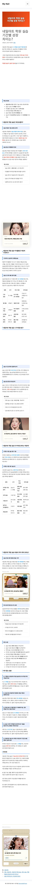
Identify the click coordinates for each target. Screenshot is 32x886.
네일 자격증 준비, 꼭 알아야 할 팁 (12, 876)
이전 (7, 598)
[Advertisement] (16, 82)
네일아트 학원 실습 (16, 872)
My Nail (5, 4)
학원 (28, 872)
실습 (25, 872)
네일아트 (6, 870)
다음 (25, 598)
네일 (5, 872)
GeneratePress (23, 883)
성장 (23, 872)
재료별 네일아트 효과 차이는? (11, 874)
